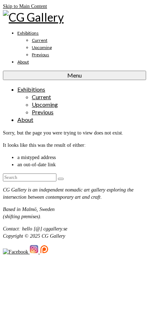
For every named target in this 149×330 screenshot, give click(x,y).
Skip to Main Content (25, 6)
